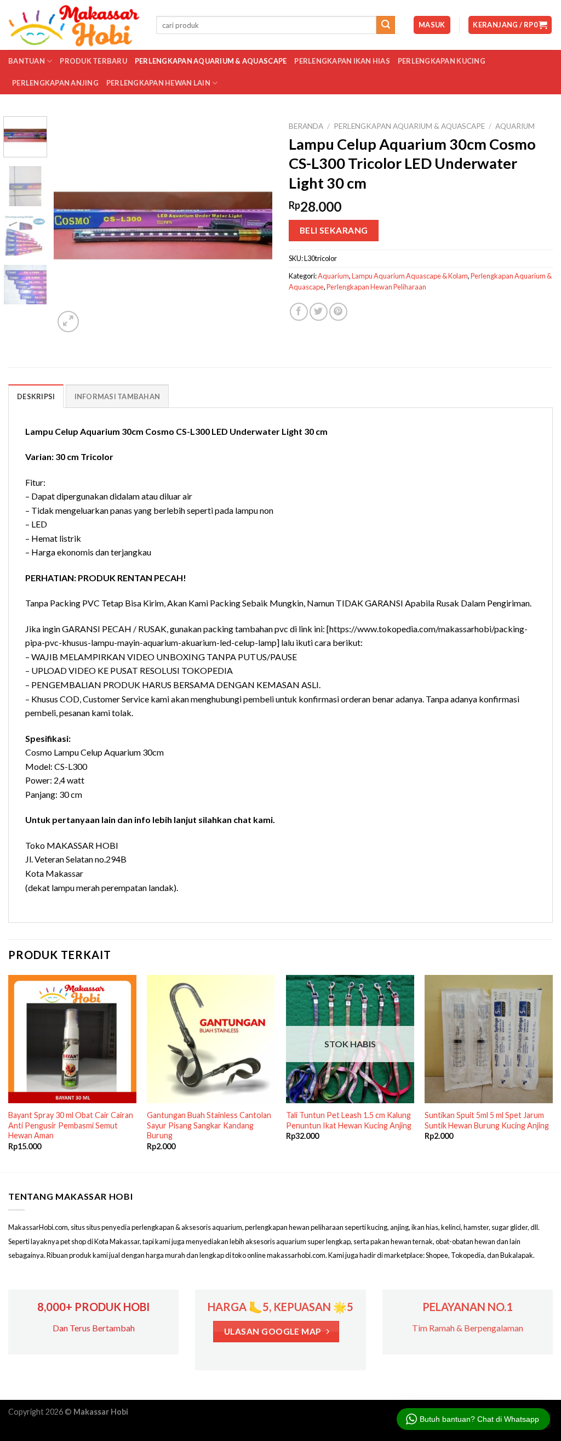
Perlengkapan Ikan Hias (342, 60)
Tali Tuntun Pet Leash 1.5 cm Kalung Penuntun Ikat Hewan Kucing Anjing (348, 1120)
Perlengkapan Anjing (55, 82)
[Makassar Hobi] (74, 25)
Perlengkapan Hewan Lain (158, 82)
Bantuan (26, 60)
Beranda (306, 126)
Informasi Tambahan (118, 396)
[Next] (254, 225)
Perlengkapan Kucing (441, 60)
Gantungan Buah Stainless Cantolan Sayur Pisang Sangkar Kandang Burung (209, 1125)
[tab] (36, 395)
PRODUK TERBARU (93, 60)
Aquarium (515, 126)
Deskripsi (36, 396)
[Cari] (385, 25)
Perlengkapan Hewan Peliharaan (376, 286)
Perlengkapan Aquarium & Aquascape (211, 60)
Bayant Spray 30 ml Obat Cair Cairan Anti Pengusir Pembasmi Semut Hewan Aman (70, 1125)
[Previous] (72, 225)
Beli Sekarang (334, 230)
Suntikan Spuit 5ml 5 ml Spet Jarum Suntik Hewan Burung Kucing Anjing (487, 1120)
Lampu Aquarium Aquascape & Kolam (410, 275)
